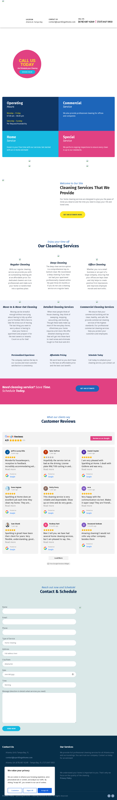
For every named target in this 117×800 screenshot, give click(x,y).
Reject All (30, 790)
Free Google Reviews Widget (59, 564)
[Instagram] (112, 795)
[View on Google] (7, 452)
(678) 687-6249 (86, 21)
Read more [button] (10, 469)
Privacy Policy (66, 778)
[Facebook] (109, 795)
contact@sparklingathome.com (62, 22)
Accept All (44, 790)
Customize (15, 790)
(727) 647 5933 (104, 21)
